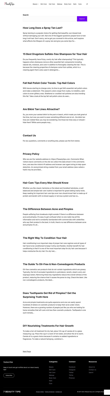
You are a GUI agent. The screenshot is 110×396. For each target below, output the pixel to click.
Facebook (72, 367)
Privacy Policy (31, 153)
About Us (92, 367)
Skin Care (52, 370)
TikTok (71, 375)
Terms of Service (49, 391)
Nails (50, 381)
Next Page (27, 351)
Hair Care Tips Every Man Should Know (45, 182)
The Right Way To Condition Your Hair (45, 237)
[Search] (87, 4)
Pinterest (72, 378)
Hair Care (52, 372)
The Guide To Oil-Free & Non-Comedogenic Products (54, 264)
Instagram (72, 370)
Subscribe (9, 375)
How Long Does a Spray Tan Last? (42, 27)
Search (26, 15)
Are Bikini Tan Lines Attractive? (41, 109)
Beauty (51, 367)
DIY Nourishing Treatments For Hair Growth (48, 325)
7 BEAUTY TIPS (12, 392)
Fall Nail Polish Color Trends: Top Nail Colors (49, 83)
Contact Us (29, 135)
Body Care (52, 378)
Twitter (71, 372)
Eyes (50, 383)
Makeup (51, 375)
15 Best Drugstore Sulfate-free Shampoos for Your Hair (55, 54)
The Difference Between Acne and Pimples (48, 209)
